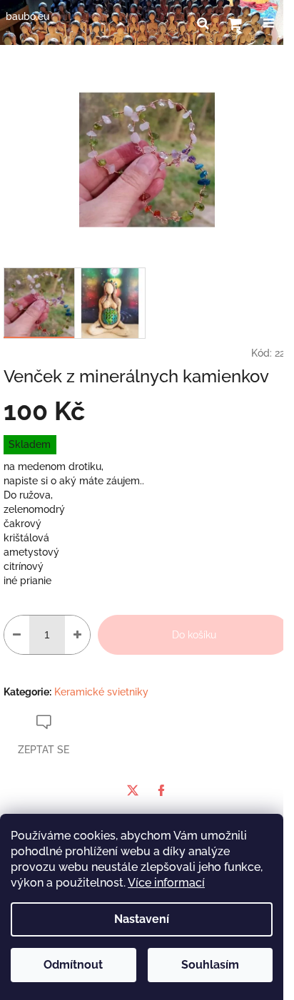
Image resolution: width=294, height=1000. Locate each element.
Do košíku (194, 635)
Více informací (166, 882)
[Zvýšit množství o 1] (77, 635)
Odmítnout (73, 964)
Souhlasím (210, 964)
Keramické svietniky (101, 692)
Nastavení (141, 919)
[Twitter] (133, 790)
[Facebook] (161, 790)
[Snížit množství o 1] (16, 635)
